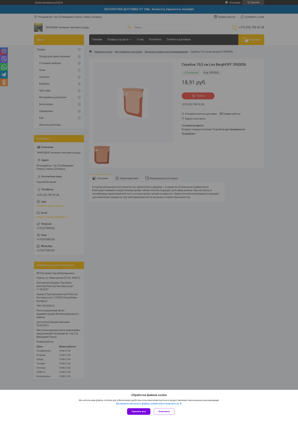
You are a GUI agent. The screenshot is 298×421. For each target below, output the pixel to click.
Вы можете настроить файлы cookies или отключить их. (148, 403)
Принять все (139, 411)
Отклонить (164, 411)
